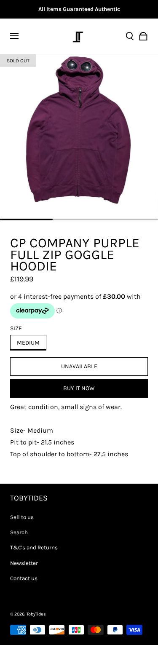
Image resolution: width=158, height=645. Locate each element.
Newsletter (24, 563)
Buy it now (79, 388)
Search (19, 532)
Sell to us (22, 517)
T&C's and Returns (34, 547)
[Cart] (143, 36)
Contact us (23, 578)
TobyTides (36, 614)
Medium (28, 342)
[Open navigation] (19, 36)
